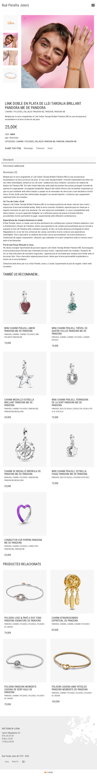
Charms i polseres (14, 111)
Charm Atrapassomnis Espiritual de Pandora (65, 619)
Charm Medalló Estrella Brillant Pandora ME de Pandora (19, 402)
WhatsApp (28, 148)
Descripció (8, 159)
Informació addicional (13, 165)
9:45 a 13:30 (7, 739)
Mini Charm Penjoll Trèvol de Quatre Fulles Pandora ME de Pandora (69, 331)
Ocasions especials (81, 477)
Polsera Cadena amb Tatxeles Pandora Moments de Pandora (70, 688)
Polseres (32, 624)
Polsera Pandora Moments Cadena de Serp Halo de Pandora (20, 689)
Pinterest (40, 148)
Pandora (49, 111)
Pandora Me (59, 111)
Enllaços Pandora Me (33, 111)
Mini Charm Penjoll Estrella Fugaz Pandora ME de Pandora (69, 472)
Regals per (77, 409)
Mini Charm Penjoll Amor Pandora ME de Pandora (19, 329)
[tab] (48, 160)
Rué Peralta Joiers (15, 5)
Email (50, 148)
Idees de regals (66, 409)
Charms (15, 334)
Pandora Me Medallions (14, 412)
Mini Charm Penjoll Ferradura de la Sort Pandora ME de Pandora (70, 402)
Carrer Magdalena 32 (11, 733)
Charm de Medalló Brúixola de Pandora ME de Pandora (22, 472)
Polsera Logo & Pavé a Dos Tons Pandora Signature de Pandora (22, 619)
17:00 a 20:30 (8, 741)
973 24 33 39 (8, 736)
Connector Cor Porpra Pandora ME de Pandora (23, 541)
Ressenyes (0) (10, 172)
